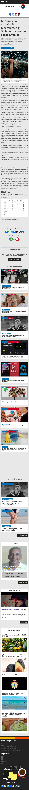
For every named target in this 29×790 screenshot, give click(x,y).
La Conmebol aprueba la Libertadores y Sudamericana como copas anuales (14, 27)
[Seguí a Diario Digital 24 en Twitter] (13, 14)
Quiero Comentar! (14, 259)
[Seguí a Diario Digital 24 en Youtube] (16, 14)
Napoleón (22, 609)
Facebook (5, 757)
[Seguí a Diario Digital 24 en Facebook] (10, 14)
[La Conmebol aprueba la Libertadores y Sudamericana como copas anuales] (14, 64)
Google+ (5, 761)
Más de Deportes (22, 535)
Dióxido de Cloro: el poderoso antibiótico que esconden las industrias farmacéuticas (13, 575)
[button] (19, 14)
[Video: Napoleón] (14, 599)
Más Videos (24, 622)
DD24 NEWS (5, 2)
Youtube (5, 763)
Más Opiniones (23, 582)
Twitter (5, 759)
